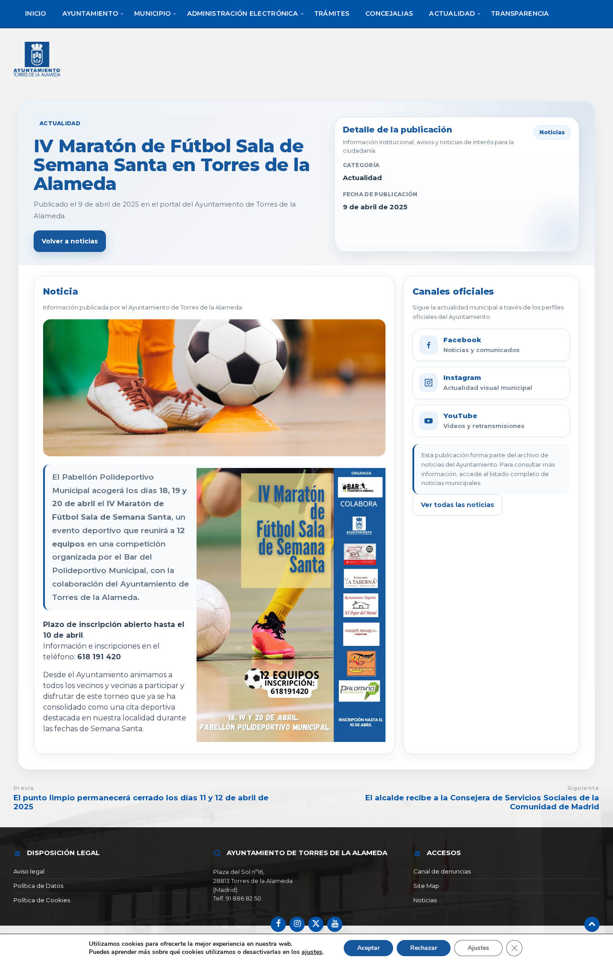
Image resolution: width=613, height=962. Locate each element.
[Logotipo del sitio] (37, 77)
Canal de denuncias (442, 871)
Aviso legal (28, 871)
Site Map (426, 885)
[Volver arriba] (592, 924)
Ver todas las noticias (457, 505)
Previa (23, 788)
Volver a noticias (70, 241)
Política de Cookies (41, 900)
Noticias (425, 900)
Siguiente (583, 788)
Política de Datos (38, 885)
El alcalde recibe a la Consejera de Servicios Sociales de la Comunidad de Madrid (482, 802)
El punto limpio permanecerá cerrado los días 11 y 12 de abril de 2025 (140, 802)
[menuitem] (35, 13)
